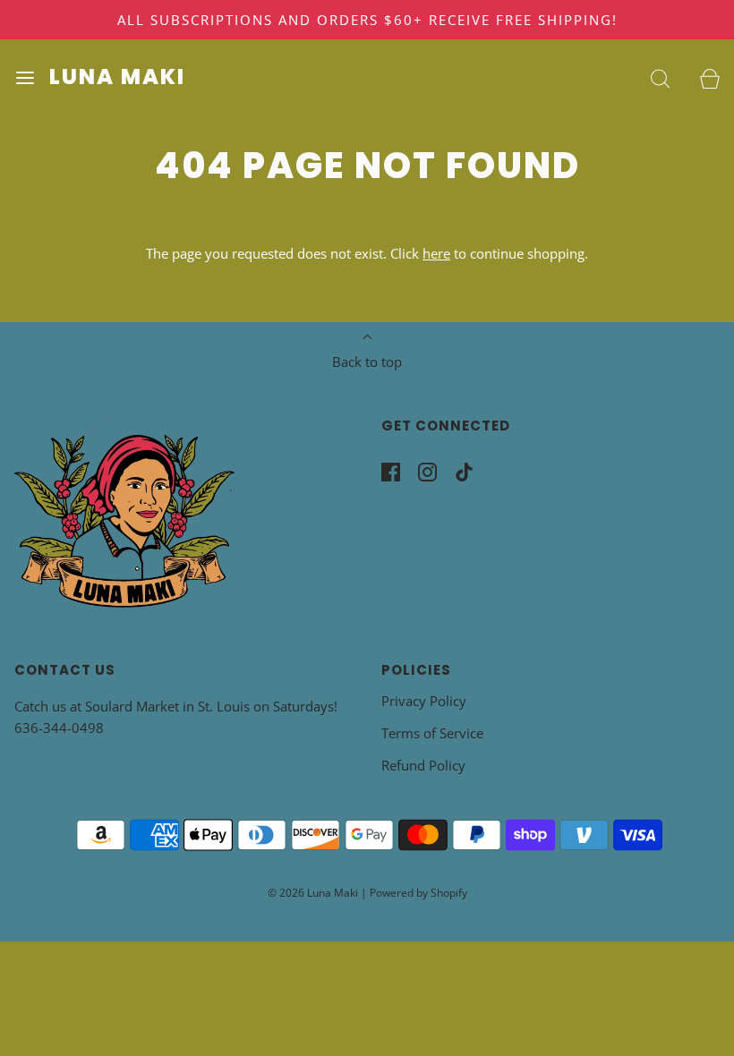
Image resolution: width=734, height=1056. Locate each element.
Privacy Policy (423, 701)
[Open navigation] (24, 77)
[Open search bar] (660, 77)
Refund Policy (423, 765)
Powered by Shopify (418, 892)
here (436, 253)
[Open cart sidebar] (709, 77)
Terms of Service (432, 733)
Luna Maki (117, 77)
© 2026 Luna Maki (313, 892)
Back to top (367, 361)
